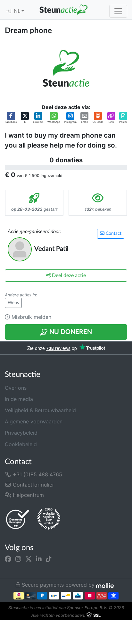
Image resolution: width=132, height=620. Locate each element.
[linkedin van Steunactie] (39, 559)
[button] (11, 118)
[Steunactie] (63, 10)
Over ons (16, 388)
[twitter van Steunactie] (28, 559)
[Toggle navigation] (118, 11)
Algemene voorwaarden (33, 421)
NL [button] (17, 11)
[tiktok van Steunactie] (49, 559)
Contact (112, 233)
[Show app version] (127, 615)
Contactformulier (32, 484)
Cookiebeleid (21, 444)
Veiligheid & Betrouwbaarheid (40, 410)
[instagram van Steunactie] (18, 559)
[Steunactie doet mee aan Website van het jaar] (48, 519)
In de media (19, 399)
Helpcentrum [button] (27, 495)
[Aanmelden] (8, 11)
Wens (13, 303)
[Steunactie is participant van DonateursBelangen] (17, 519)
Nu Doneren (70, 332)
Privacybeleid (21, 432)
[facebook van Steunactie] (8, 559)
